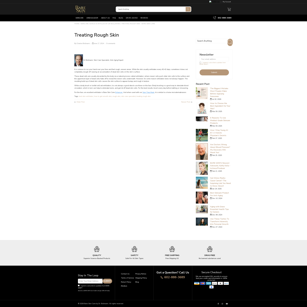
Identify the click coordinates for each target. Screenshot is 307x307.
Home (76, 24)
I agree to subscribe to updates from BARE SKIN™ (213, 63)
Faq (114, 18)
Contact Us (125, 274)
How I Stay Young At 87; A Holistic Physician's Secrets (219, 133)
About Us (105, 18)
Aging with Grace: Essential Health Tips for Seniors (219, 209)
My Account (227, 2)
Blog (121, 18)
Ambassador (92, 18)
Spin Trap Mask (148, 92)
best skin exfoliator (86, 96)
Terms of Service (127, 278)
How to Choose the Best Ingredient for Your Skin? (220, 106)
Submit (107, 281)
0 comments (110, 43)
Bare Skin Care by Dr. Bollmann (96, 303)
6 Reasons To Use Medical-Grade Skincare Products (220, 120)
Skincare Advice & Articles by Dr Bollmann (100, 24)
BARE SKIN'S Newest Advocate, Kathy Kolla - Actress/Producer (220, 166)
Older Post (81, 102)
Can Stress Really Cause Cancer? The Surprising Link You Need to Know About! (220, 182)
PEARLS (124, 286)
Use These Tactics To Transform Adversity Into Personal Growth (219, 221)
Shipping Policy (141, 278)
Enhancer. (119, 92)
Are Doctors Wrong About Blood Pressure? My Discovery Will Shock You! (220, 148)
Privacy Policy (87, 288)
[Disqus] (133, 137)
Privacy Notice (140, 274)
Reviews (144, 18)
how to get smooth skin (103, 96)
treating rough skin (143, 96)
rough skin (116, 96)
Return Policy (126, 282)
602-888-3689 (224, 18)
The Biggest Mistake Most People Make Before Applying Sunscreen (219, 92)
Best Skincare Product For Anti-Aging (219, 194)
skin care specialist (128, 96)
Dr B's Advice (132, 18)
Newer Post (185, 102)
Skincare (79, 18)
